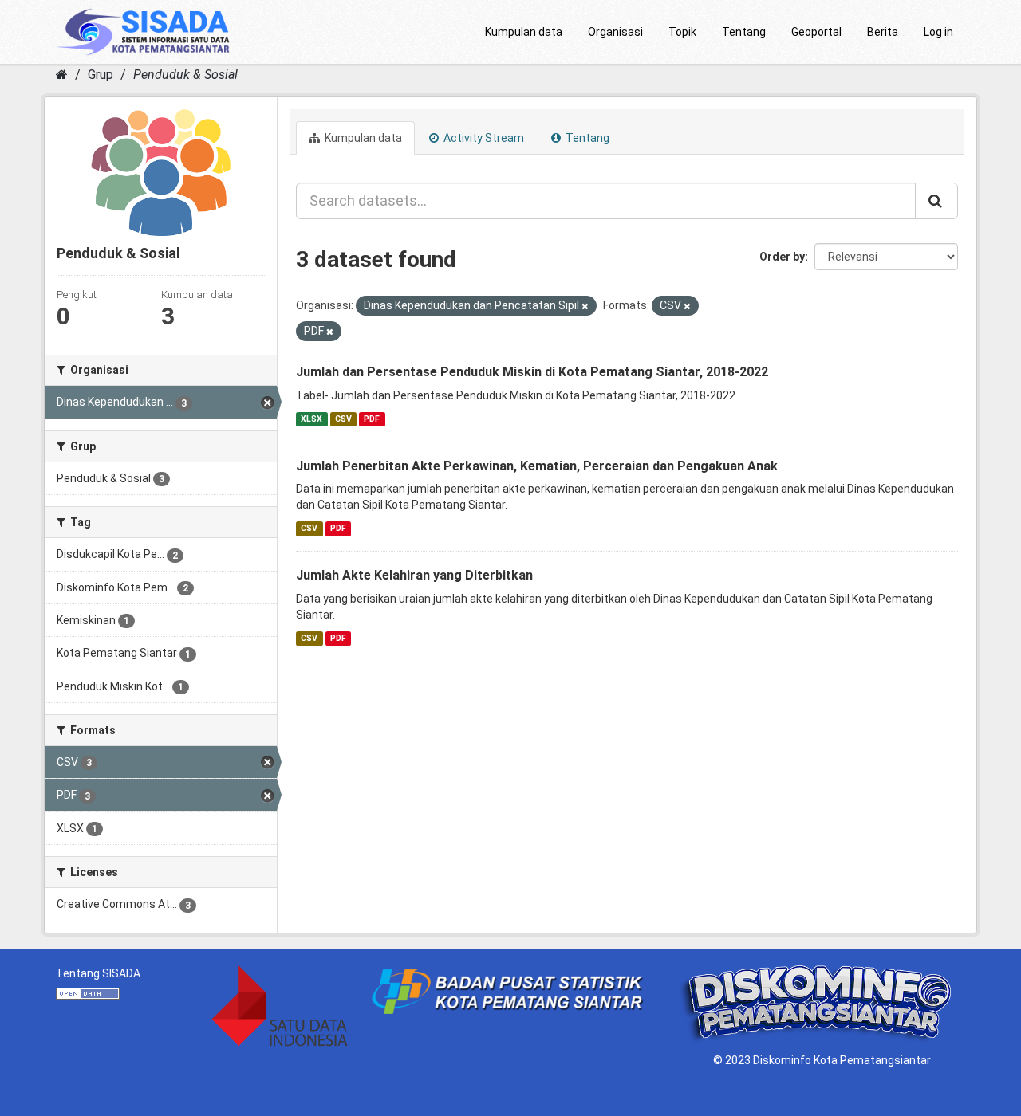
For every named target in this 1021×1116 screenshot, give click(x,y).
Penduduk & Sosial (185, 74)
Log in (938, 32)
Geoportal (816, 32)
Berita (882, 32)
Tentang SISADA (98, 973)
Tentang (744, 32)
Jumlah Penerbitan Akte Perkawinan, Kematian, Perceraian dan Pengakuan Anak (537, 466)
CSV (343, 419)
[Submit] (936, 201)
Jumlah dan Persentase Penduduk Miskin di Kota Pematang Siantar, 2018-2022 (532, 371)
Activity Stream (482, 138)
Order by (782, 256)
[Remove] (585, 306)
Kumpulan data (523, 32)
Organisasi (615, 32)
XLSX (311, 419)
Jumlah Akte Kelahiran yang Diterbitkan (414, 575)
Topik (682, 32)
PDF (372, 419)
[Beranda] (62, 74)
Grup (100, 74)
